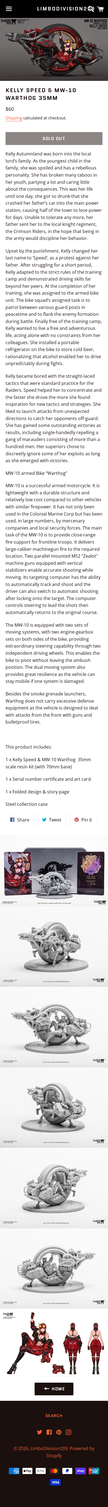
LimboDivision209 (54, 9)
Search (54, 1415)
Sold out (54, 139)
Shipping (14, 117)
